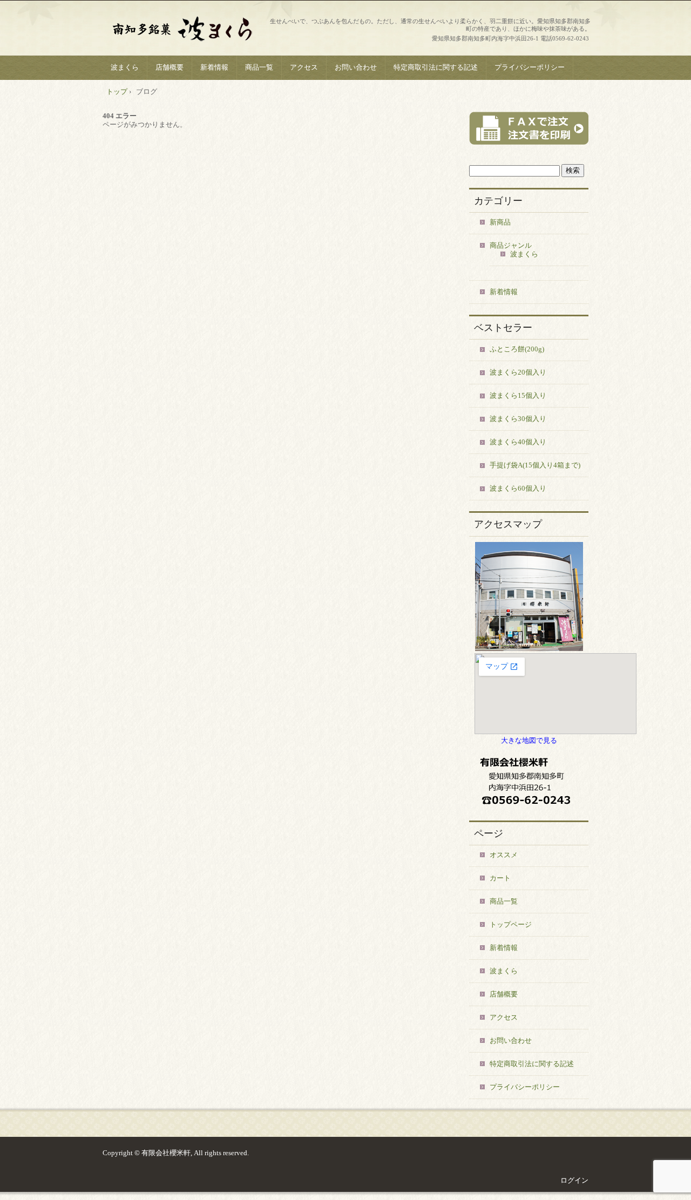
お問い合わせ (356, 67)
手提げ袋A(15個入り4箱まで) (535, 465)
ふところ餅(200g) (517, 349)
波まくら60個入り (518, 488)
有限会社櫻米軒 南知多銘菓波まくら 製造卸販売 (184, 29)
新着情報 (214, 67)
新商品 (500, 222)
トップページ (511, 924)
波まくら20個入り (518, 372)
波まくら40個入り (518, 442)
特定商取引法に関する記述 (436, 67)
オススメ (504, 855)
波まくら (125, 67)
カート (500, 878)
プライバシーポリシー (529, 67)
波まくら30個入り (518, 419)
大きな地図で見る (529, 740)
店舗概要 (169, 67)
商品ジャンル (511, 245)
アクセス (304, 67)
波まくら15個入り (518, 395)
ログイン (574, 1180)
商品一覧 (259, 67)
